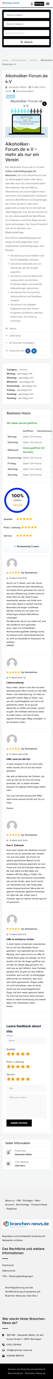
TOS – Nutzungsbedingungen (17, 1276)
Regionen (12, 1208)
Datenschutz (8, 1270)
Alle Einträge (22, 1204)
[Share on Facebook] (27, 351)
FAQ (19, 1200)
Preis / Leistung (12, 527)
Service (8, 535)
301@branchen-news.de (19, 1350)
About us (9, 1200)
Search (28, 42)
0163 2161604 (14, 1344)
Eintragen (39, 4)
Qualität (8, 519)
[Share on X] (34, 351)
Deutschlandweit (24, 91)
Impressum (8, 1265)
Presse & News (39, 1204)
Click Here (20, 1165)
